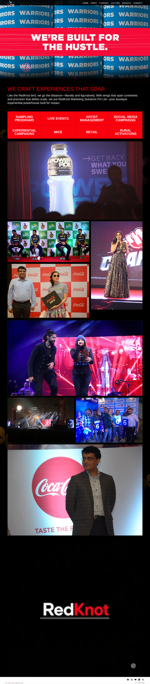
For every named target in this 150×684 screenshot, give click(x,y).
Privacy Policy (141, 682)
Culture (115, 3)
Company (104, 3)
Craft (94, 3)
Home (85, 3)
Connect (137, 3)
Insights (126, 3)
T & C (136, 682)
